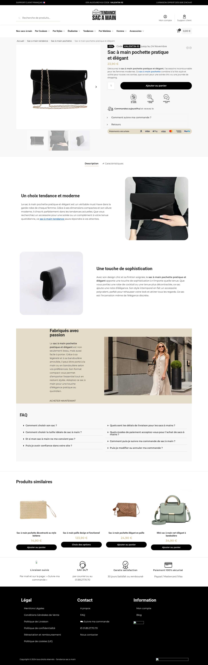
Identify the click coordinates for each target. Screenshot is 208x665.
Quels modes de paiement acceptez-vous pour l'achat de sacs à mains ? (147, 433)
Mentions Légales (34, 608)
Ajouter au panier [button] (36, 547)
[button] (62, 425)
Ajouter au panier (156, 85)
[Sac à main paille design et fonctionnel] (81, 509)
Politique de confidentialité (39, 628)
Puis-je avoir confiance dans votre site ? (49, 445)
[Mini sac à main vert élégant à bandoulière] (171, 509)
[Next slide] (96, 87)
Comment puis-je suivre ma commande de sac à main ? (142, 441)
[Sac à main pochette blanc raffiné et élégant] (187, 47)
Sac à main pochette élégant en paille (126, 533)
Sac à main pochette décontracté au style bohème (36, 534)
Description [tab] (91, 163)
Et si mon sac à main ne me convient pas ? (50, 439)
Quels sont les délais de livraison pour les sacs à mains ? (142, 425)
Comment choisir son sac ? (41, 425)
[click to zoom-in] (58, 87)
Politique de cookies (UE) (38, 641)
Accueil (20, 41)
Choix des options (81, 544)
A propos (85, 608)
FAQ (82, 615)
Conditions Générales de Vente (41, 615)
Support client (184, 20)
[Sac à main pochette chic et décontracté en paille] (190, 47)
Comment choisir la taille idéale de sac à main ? (54, 432)
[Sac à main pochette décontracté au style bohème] (36, 509)
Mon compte (165, 20)
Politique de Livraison (36, 621)
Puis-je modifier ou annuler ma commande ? (136, 448)
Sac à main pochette (61, 41)
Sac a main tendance (37, 41)
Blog (139, 615)
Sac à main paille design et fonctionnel (81, 533)
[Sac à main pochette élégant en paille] (126, 509)
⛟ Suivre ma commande (94, 621)
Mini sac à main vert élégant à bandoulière (171, 534)
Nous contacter (89, 634)
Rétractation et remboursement (42, 634)
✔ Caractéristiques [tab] (112, 163)
